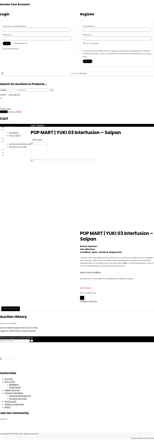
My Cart (4, 111)
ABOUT (8, 407)
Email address (89, 26)
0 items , (15, 111)
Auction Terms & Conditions (90, 272)
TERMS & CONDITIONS (14, 404)
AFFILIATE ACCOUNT (18, 398)
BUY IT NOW (10, 130)
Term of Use (149, 438)
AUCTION (9, 127)
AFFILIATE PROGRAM (13, 393)
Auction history (10, 308)
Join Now (3, 419)
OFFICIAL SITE (10, 401)
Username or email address (15, 26)
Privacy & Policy (137, 438)
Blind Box (93, 301)
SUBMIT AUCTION (12, 138)
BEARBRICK (14, 132)
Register (87, 61)
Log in (6, 43)
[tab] (10, 308)
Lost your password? (10, 48)
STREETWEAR (15, 135)
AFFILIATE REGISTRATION (20, 396)
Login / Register (37, 125)
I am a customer (92, 43)
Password (7, 35)
